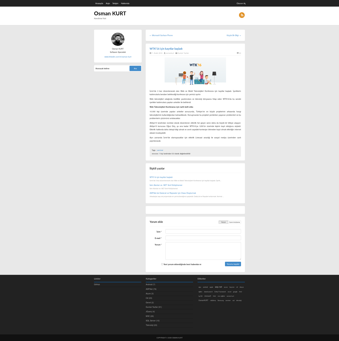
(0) (240, 53)
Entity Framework (220, 292)
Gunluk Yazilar (183, 53)
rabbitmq (213, 300)
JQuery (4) (150, 311)
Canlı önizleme (234, 222)
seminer (160, 150)
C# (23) (149, 298)
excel (229, 292)
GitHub (97, 284)
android (205, 287)
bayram (231, 287)
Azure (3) (150, 293)
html (240, 292)
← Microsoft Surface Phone (161, 35)
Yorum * (158, 244)
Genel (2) (150, 302)
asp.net (218, 286)
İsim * (159, 231)
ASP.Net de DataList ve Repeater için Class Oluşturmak (173, 193)
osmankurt (170, 53)
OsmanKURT (203, 300)
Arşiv (108, 3)
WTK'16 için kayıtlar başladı (166, 49)
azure (226, 287)
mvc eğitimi (221, 296)
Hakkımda (125, 3)
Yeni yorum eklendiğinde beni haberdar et (182, 264)
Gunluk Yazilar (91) (154, 307)
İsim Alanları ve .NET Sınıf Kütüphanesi (166, 185)
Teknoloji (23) (151, 325)
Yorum (223, 222)
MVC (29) (150, 316)
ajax (200, 287)
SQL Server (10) (153, 320)
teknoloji (238, 300)
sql (233, 300)
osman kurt (230, 296)
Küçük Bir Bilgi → (234, 35)
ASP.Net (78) (151, 289)
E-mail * (158, 238)
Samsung (221, 300)
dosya (242, 287)
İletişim (115, 3)
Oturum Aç (241, 3)
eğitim (200, 292)
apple (211, 287)
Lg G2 (200, 296)
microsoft (207, 296)
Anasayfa (99, 3)
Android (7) (150, 284)
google (235, 292)
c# (237, 287)
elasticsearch (208, 292)
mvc (214, 296)
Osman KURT (110, 13)
